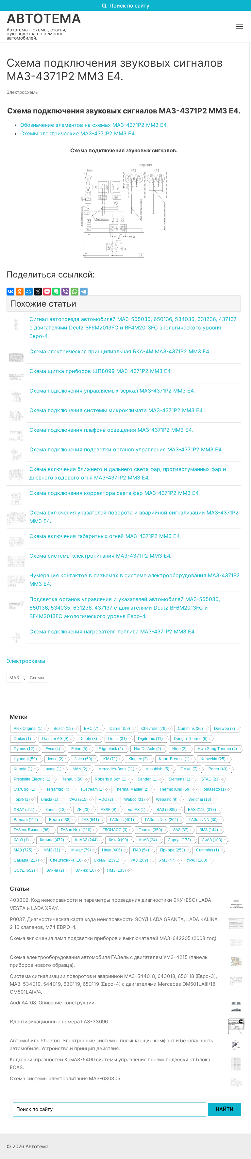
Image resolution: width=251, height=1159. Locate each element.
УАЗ (139, 860)
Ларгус (179, 840)
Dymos (24, 749)
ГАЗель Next (161, 819)
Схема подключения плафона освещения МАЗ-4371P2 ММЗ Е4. (111, 430)
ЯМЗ (116, 870)
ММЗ (51, 850)
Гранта (150, 830)
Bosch (63, 728)
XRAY (24, 809)
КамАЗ (86, 840)
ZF (83, 809)
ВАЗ (167, 809)
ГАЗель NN (203, 819)
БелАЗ (136, 809)
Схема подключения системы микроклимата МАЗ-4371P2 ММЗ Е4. (116, 410)
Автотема (44, 18)
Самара (26, 860)
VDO (106, 799)
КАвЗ (21, 840)
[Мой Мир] (29, 291)
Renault (72, 779)
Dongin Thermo (191, 738)
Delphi (88, 738)
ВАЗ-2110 (202, 809)
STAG (210, 779)
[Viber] (65, 291)
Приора (172, 850)
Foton (79, 749)
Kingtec (138, 759)
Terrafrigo (57, 789)
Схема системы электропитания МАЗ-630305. (66, 1078)
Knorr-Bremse (174, 759)
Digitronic (150, 738)
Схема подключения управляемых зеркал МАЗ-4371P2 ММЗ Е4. (112, 390)
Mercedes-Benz (116, 769)
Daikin (22, 738)
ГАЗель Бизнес (32, 830)
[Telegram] (84, 291)
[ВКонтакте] (10, 291)
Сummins (207, 850)
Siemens (179, 779)
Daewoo (224, 728)
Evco (52, 749)
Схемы (37, 677)
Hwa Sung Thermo (217, 749)
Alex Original (28, 728)
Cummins (190, 728)
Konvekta (213, 759)
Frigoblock (110, 749)
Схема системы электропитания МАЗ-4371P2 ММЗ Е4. (100, 555)
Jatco (83, 759)
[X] (38, 291)
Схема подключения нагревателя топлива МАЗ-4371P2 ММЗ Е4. (112, 631)
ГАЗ (90, 819)
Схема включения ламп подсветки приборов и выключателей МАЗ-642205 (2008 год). (114, 938)
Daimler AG (55, 738)
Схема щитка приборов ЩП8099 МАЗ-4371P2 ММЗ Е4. (100, 371)
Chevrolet (154, 728)
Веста (60, 819)
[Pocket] (47, 291)
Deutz (117, 738)
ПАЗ (141, 850)
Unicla (49, 799)
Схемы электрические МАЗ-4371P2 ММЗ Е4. (78, 133)
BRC (91, 728)
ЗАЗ (181, 830)
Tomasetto (214, 789)
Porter (218, 769)
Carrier (119, 728)
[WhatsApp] (74, 291)
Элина (55, 870)
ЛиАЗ (212, 840)
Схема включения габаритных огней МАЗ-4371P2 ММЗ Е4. (105, 536)
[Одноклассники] (20, 291)
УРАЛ (197, 860)
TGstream (92, 789)
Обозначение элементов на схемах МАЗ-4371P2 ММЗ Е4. (94, 125)
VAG (78, 799)
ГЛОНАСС (115, 830)
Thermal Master (131, 789)
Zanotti (55, 809)
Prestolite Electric (32, 779)
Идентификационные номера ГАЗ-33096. (59, 1021)
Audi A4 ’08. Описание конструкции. (53, 1002)
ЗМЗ (209, 830)
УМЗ (167, 860)
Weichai (200, 799)
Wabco (134, 799)
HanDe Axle (147, 749)
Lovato (52, 769)
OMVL (188, 769)
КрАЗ (148, 840)
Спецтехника (66, 860)
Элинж (85, 870)
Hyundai (25, 759)
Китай (118, 840)
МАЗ (14, 677)
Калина (52, 840)
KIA (110, 759)
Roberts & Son (110, 779)
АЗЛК (108, 809)
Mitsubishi (157, 769)
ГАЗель (122, 819)
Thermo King (175, 789)
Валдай (26, 819)
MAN (80, 769)
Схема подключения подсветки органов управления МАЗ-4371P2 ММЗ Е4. (126, 449)
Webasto (166, 799)
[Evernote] (56, 291)
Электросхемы (23, 92)
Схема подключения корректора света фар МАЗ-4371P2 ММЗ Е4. (114, 493)
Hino (179, 749)
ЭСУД (24, 870)
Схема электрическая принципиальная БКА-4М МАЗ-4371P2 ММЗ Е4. (119, 351)
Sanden (148, 779)
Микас (81, 850)
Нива (112, 850)
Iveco (55, 759)
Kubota (23, 769)
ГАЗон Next (76, 830)
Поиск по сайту (128, 5)
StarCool (24, 789)
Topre (22, 799)
